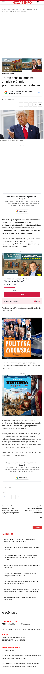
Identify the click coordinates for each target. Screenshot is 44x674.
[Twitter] (26, 104)
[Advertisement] (22, 35)
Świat (21, 9)
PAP (10, 487)
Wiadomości (15, 9)
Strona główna (6, 9)
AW (13, 99)
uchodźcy (36, 490)
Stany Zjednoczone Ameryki (25, 490)
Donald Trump (12, 490)
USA (4, 493)
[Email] (30, 104)
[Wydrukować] (35, 104)
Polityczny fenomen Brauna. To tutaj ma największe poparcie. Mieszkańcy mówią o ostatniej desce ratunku (21, 557)
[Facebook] (21, 104)
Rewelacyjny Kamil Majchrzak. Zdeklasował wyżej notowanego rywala (11, 510)
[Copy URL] (40, 104)
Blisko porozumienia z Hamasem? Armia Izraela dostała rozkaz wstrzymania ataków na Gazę (33, 512)
